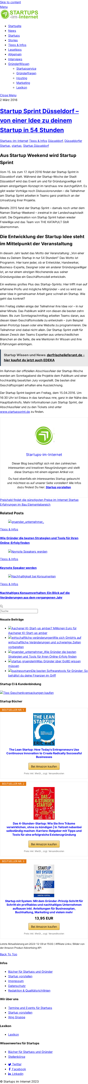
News (12, 31)
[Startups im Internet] (19, 18)
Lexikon (21, 87)
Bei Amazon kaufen (44, 766)
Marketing (23, 83)
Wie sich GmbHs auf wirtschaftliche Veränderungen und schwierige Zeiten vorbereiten (44, 642)
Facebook (18, 1069)
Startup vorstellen (58, 487)
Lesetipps (15, 49)
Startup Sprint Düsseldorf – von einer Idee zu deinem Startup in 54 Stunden (39, 120)
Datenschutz (17, 986)
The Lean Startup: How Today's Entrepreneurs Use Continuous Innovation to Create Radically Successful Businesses (44, 753)
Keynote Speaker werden (18, 568)
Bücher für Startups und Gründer (30, 971)
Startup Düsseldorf (36, 146)
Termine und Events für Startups (30, 1008)
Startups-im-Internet (14, 141)
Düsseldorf (55, 141)
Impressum (16, 981)
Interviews (15, 59)
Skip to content (10, 2)
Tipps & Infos (17, 45)
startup (16, 146)
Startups (14, 35)
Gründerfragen (26, 73)
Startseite (14, 26)
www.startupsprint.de (15, 412)
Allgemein (14, 54)
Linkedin (17, 1074)
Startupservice (26, 68)
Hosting (21, 78)
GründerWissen (18, 64)
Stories (13, 40)
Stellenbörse (16, 1057)
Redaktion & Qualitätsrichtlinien (29, 990)
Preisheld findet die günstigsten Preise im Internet (34, 500)
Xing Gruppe (16, 1017)
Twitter (16, 1064)
